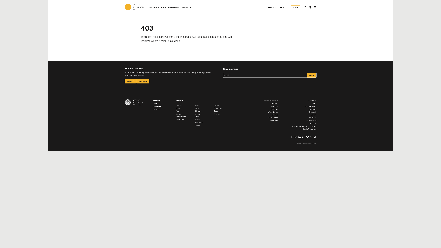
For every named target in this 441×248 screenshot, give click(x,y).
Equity (216, 111)
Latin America (181, 116)
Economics (218, 108)
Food (197, 116)
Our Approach (270, 7)
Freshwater (199, 122)
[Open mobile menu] (315, 7)
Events (314, 103)
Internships (313, 117)
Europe (178, 114)
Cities (197, 108)
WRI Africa (274, 103)
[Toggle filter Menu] (310, 7)
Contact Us (312, 100)
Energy (197, 114)
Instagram (296, 137)
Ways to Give (143, 81)
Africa (178, 108)
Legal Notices (312, 123)
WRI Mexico (274, 120)
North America (181, 119)
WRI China (274, 109)
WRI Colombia (273, 112)
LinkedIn (299, 137)
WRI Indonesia (273, 117)
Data (163, 7)
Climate (198, 111)
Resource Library (310, 106)
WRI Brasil (274, 106)
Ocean (197, 125)
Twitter (311, 137)
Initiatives (173, 7)
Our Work (283, 7)
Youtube (315, 137)
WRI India (274, 115)
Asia (177, 111)
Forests (197, 119)
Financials (312, 112)
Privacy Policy (311, 120)
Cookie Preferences (309, 129)
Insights (186, 7)
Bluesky (307, 137)
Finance (217, 114)
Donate (295, 7)
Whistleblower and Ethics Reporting (304, 126)
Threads (303, 137)
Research (154, 7)
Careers (314, 115)
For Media (313, 109)
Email (226, 75)
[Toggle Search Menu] (305, 7)
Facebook (292, 137)
